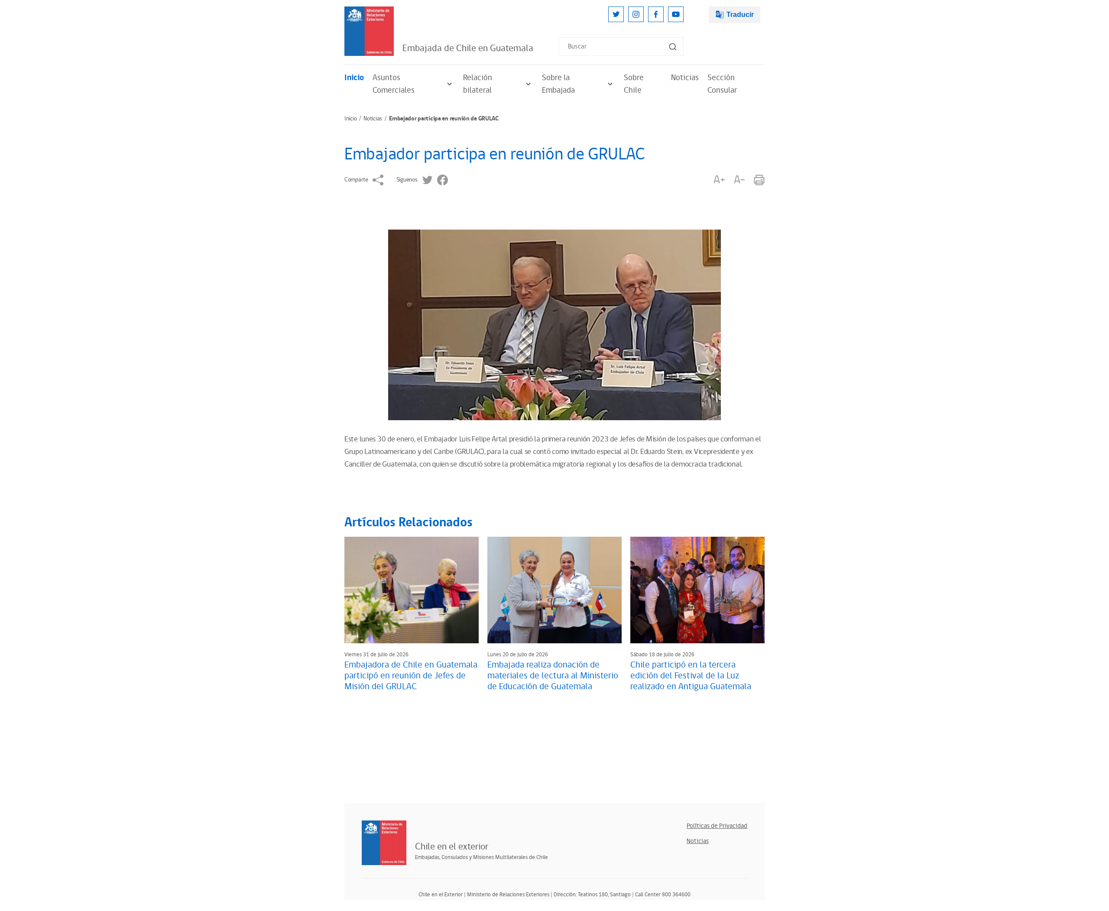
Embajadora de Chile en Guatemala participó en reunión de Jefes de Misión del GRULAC (410, 675)
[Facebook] (656, 14)
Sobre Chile (634, 84)
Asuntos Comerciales (394, 84)
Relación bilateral (477, 84)
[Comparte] (378, 180)
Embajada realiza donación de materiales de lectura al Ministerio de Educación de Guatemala (552, 675)
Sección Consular (722, 84)
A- (739, 180)
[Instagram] (636, 14)
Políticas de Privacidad (717, 825)
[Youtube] (676, 14)
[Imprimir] (759, 180)
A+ (719, 180)
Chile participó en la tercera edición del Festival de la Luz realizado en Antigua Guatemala (690, 675)
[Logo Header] (369, 31)
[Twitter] (616, 14)
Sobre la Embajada (558, 84)
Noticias (685, 78)
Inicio (354, 78)
